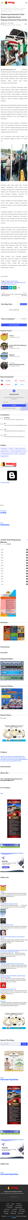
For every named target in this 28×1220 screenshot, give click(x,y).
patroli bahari (3, 759)
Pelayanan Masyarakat (16, 451)
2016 (14, 576)
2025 (14, 552)
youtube (8, 384)
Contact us (18, 1203)
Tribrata (2, 892)
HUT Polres (18, 761)
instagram (22, 380)
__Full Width (9, 1207)
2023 (14, 557)
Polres (24, 451)
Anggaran (12, 355)
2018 (14, 571)
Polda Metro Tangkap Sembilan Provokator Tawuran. (12, 963)
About (12, 1203)
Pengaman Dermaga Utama (11, 281)
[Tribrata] (4, 337)
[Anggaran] (4, 356)
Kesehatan (4, 525)
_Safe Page (6, 1211)
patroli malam (11, 758)
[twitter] (13, 1197)
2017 (14, 573)
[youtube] (15, 1197)
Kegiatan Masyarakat (20, 448)
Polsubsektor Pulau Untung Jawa (12, 8)
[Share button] (19, 287)
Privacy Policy (9, 1205)
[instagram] (18, 1197)
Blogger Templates (11, 1216)
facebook (8, 380)
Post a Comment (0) (14, 325)
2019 (14, 568)
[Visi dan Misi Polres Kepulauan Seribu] (4, 346)
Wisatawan (22, 453)
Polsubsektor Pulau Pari (19, 282)
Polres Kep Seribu (11, 759)
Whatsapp (15, 287)
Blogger (6, 1213)
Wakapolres (25, 759)
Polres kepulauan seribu (6, 453)
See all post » (3, 511)
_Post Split (14, 1209)
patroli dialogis (18, 759)
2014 (14, 581)
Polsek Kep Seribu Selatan (7, 282)
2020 (14, 565)
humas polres (3, 761)
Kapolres (11, 448)
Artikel (3, 513)
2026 (14, 549)
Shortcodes (20, 1213)
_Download (21, 1209)
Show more (23, 304)
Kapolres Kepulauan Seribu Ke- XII (8, 989)
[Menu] (2, 2)
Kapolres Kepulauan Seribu (16, 364)
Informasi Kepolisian (9, 1079)
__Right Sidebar (18, 1207)
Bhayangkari (4, 448)
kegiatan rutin (4, 456)
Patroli (2, 758)
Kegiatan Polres (4, 451)
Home (2, 8)
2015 (14, 579)
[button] (26, 2)
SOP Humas (3, 1001)
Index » (2, 523)
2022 (14, 560)
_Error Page (13, 1211)
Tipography (13, 1213)
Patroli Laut (9, 761)
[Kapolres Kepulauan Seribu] (4, 365)
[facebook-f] (10, 1197)
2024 (14, 555)
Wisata (16, 453)
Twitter (11, 287)
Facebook (5, 287)
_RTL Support (21, 1211)
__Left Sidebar (18, 1205)
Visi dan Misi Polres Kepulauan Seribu (18, 346)
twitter (22, 384)
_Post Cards (7, 1209)
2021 (14, 563)
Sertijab (14, 761)
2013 (14, 584)
